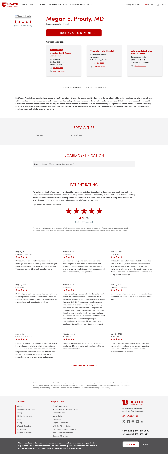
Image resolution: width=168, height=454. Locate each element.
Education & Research (79, 4)
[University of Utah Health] (10, 4)
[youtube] (133, 421)
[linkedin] (137, 421)
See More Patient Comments (84, 365)
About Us (20, 406)
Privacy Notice (75, 448)
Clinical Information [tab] (72, 87)
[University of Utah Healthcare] (137, 402)
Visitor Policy (58, 416)
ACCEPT (130, 444)
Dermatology (76, 135)
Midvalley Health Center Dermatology (60, 54)
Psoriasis (39, 135)
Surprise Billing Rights (61, 436)
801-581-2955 (58, 68)
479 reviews (26, 25)
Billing (19, 413)
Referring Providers (24, 432)
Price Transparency (60, 406)
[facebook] (128, 421)
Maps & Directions (24, 426)
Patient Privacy (59, 413)
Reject (146, 444)
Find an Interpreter (24, 416)
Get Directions (59, 71)
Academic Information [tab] (96, 87)
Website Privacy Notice (62, 426)
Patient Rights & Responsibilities (65, 409)
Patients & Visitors (56, 4)
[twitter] (123, 421)
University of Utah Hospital (102, 51)
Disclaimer (57, 419)
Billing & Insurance (133, 4)
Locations (41, 4)
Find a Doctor (27, 4)
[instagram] (142, 421)
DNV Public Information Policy (64, 429)
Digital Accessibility (60, 423)
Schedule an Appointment (72, 33)
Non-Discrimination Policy (63, 432)
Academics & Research (26, 409)
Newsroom (21, 429)
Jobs (19, 419)
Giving (19, 423)
